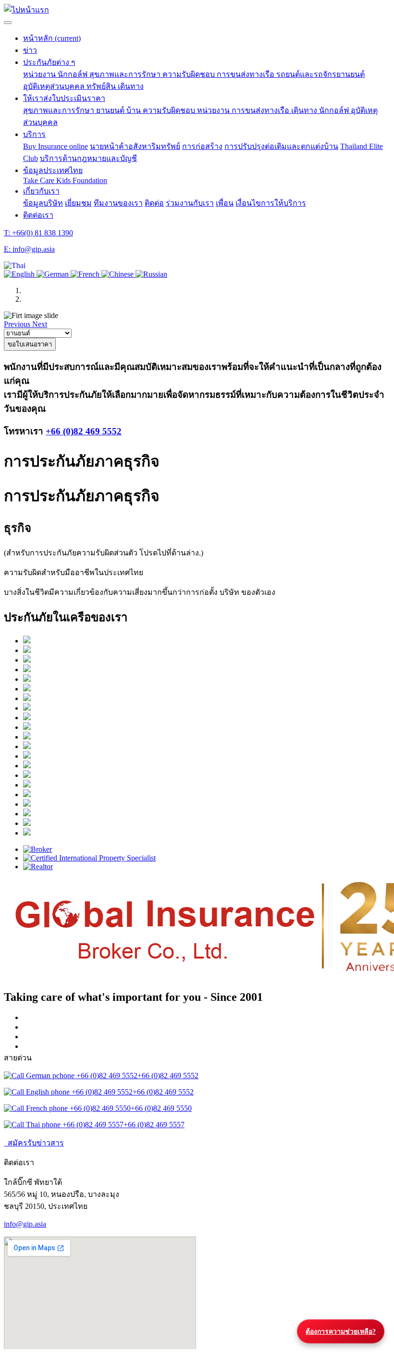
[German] (54, 274)
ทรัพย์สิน (102, 86)
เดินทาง (131, 86)
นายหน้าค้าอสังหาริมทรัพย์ (135, 146)
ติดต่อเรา (38, 215)
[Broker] (206, 849)
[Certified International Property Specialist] (206, 858)
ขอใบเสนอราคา (30, 344)
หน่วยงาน (40, 74)
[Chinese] (118, 274)
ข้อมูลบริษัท (43, 203)
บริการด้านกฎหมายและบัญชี (88, 158)
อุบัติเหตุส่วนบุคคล (54, 86)
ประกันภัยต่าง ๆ (49, 62)
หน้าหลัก (52, 38)
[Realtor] (206, 866)
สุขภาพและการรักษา (125, 74)
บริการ (34, 134)
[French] (86, 274)
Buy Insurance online (55, 146)
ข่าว (30, 50)
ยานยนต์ (111, 110)
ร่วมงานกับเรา (190, 203)
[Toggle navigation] (8, 22)
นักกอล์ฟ (73, 74)
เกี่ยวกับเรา (41, 191)
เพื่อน (225, 203)
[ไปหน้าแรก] (26, 10)
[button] (14, 265)
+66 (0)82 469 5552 (84, 431)
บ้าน (134, 110)
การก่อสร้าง (202, 146)
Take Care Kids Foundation (65, 180)
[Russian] (151, 274)
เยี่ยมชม (78, 203)
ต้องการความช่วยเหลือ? (341, 1331)
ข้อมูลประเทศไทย (53, 170)
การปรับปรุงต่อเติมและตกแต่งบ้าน (281, 146)
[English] (20, 274)
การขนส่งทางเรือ (246, 74)
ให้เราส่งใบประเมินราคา (64, 98)
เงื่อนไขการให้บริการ (270, 203)
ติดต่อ (154, 203)
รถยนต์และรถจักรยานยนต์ (320, 74)
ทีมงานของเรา (118, 203)
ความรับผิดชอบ (189, 74)
